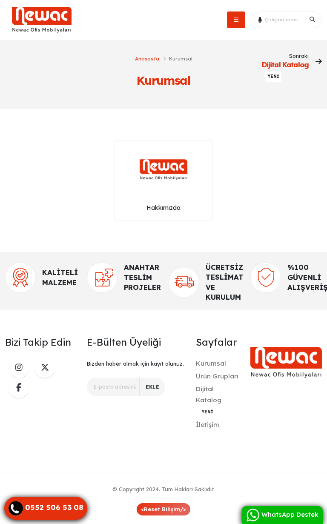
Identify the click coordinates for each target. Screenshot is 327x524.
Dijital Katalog (208, 400)
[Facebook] (19, 388)
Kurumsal (211, 363)
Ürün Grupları (217, 376)
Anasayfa (147, 59)
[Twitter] (44, 368)
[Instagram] (19, 368)
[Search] (312, 19)
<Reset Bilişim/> (163, 509)
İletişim (207, 425)
